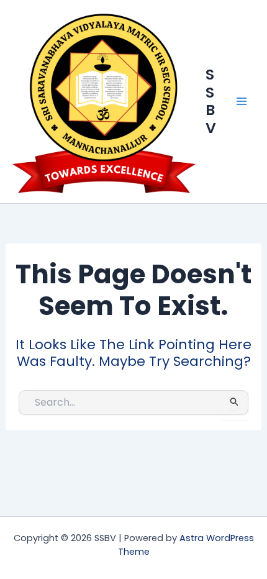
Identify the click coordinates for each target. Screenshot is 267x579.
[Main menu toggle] (242, 101)
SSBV (211, 100)
